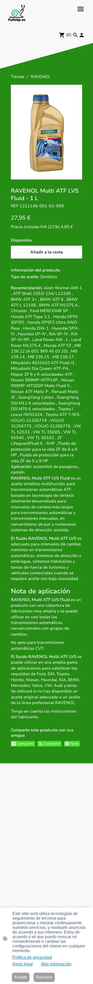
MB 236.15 (38, 357)
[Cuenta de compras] (82, 35)
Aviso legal (22, 964)
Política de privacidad (32, 957)
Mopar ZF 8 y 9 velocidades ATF (41, 374)
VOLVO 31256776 (53, 426)
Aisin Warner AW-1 (63, 288)
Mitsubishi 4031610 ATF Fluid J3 (42, 363)
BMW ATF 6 (52, 299)
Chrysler (19, 311)
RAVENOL (41, 77)
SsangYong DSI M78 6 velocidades (45, 406)
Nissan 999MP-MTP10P (34, 380)
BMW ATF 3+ (24, 299)
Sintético (48, 277)
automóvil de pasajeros (55, 466)
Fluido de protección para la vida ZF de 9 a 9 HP (42, 458)
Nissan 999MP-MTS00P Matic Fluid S (42, 383)
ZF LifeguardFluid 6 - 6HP (36, 440)
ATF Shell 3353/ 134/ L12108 (42, 293)
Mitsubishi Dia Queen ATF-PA (39, 368)
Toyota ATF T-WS (62, 414)
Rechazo (44, 977)
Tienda (17, 77)
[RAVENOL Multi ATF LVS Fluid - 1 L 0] (46, 132)
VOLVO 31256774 (29, 420)
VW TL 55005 (46, 432)
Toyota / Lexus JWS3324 (42, 411)
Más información (56, 964)
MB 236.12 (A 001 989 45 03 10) (46, 348)
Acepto (20, 977)
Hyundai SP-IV (32, 334)
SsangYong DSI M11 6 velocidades (45, 400)
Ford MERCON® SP (49, 311)
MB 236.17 (63, 357)
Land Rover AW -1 (50, 340)
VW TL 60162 (40, 438)
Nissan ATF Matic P (29, 392)
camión (18, 472)
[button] (75, 35)
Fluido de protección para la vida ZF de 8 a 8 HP (44, 449)
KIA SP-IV (58, 334)
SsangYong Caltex (36, 397)
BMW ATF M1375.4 (58, 305)
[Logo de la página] (16, 13)
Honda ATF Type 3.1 (30, 317)
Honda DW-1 (36, 328)
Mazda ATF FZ (57, 345)
